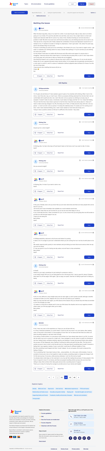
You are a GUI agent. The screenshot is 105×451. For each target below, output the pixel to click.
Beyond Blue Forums (16, 4)
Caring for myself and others (54, 12)
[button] (41, 79)
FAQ (42, 416)
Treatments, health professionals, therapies (61, 395)
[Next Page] (78, 377)
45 (70, 377)
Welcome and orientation (80, 395)
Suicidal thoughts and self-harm (83, 392)
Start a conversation (19, 12)
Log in (72, 4)
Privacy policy (76, 449)
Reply (89, 76)
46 (74, 377)
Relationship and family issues (40, 392)
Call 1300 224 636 (80, 415)
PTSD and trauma (84, 388)
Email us (77, 430)
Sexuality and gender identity (57, 392)
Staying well (70, 392)
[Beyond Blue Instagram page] (79, 440)
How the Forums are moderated (50, 419)
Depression (51, 388)
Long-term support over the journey (75, 12)
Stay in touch (42, 441)
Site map (85, 449)
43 (62, 377)
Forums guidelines (49, 4)
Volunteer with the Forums (48, 426)
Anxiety (34, 388)
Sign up (82, 4)
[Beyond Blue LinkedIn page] (88, 440)
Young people (36, 398)
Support (92, 4)
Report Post (61, 76)
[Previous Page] (49, 377)
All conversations (36, 4)
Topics (26, 4)
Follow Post (50, 76)
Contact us (54, 449)
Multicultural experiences (71, 388)
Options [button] (93, 12)
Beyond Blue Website (15, 411)
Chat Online (78, 423)
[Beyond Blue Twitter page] (84, 440)
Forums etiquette (46, 422)
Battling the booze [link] (41, 15)
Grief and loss (59, 388)
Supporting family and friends (40, 395)
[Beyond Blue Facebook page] (70, 440)
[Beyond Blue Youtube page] (75, 440)
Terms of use (64, 449)
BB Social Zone (42, 388)
